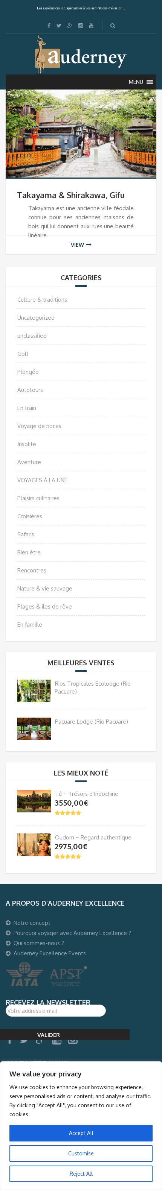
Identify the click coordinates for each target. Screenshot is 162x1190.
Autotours (30, 389)
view (77, 244)
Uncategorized (36, 317)
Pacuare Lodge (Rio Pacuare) (91, 721)
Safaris (25, 534)
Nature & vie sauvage (44, 588)
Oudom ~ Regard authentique (93, 837)
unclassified (32, 335)
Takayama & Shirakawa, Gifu (71, 195)
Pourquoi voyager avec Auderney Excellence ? (72, 933)
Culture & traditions (42, 299)
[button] (136, 82)
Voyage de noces (39, 426)
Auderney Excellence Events (50, 953)
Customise (81, 1153)
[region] (81, 1125)
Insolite (26, 444)
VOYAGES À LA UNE (42, 480)
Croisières (29, 516)
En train (26, 407)
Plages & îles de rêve (44, 606)
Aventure (29, 462)
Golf (22, 353)
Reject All (81, 1173)
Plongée (28, 371)
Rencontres (31, 570)
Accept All (81, 1133)
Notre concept (32, 922)
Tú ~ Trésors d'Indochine (86, 793)
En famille (29, 624)
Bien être (29, 552)
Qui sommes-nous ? (39, 943)
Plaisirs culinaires (38, 498)
